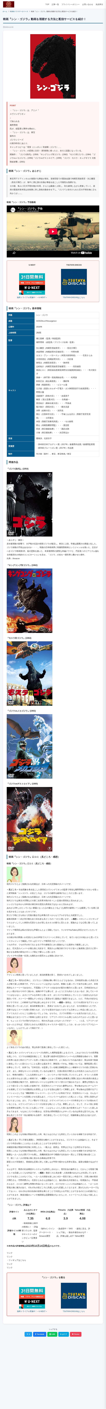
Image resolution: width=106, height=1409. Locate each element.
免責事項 (99, 4)
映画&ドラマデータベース (19, 11)
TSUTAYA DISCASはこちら (74, 297)
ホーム (5, 11)
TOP (47, 4)
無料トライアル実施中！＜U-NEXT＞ (32, 297)
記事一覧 (55, 4)
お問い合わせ (87, 4)
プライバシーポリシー (71, 4)
